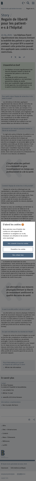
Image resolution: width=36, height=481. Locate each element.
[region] (18, 240)
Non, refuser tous (18, 255)
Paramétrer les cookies (18, 249)
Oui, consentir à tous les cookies (18, 243)
